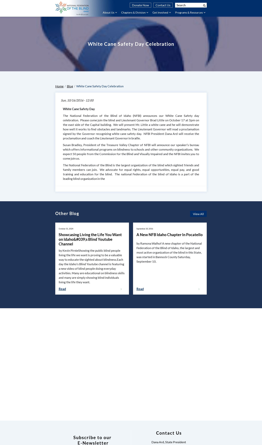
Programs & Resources (189, 12)
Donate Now (140, 5)
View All (198, 214)
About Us (108, 12)
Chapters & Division (133, 12)
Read (62, 289)
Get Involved (160, 12)
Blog (70, 86)
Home (59, 86)
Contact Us (163, 5)
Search (204, 5)
